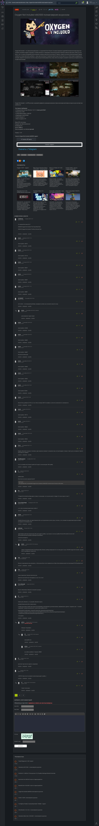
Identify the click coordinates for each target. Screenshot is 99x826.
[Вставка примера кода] (40, 714)
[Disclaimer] (2, 28)
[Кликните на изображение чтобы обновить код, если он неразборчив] (27, 738)
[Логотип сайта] (2, 2)
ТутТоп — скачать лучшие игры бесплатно (16, 2)
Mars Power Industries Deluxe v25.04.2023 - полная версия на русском (40, 169)
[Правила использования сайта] (96, 11)
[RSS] (96, 27)
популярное (39, 154)
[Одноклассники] (20, 161)
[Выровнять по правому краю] (27, 714)
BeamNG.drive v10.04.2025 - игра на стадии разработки (30, 785)
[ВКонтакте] (18, 161)
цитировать (25, 233)
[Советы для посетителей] (96, 15)
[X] (22, 161)
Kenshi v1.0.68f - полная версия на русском (27, 797)
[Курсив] (18, 714)
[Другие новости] (2, 20)
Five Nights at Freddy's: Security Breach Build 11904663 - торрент (32, 803)
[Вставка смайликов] (35, 714)
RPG (18, 154)
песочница (23, 154)
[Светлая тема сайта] (96, 19)
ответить (20, 233)
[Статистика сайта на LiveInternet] (92, 824)
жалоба (29, 233)
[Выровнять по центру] (25, 714)
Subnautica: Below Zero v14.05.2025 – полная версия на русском (32, 816)
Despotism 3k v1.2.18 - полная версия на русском (23, 191)
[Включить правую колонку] (96, 23)
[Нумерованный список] (32, 714)
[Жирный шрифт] (16, 714)
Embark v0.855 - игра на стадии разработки (71, 168)
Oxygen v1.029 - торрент (23, 168)
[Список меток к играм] (2, 16)
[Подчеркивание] (20, 714)
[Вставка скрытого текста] (44, 714)
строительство (31, 154)
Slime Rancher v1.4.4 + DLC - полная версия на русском (30, 809)
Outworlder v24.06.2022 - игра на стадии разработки (57, 191)
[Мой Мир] (24, 161)
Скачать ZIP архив (27, 139)
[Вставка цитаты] (38, 714)
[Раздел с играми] (2, 12)
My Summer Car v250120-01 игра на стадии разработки (30, 779)
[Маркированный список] (30, 714)
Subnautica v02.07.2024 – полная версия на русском (29, 767)
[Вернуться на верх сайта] (96, 824)
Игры (27, 2)
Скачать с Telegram (27, 149)
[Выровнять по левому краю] (23, 714)
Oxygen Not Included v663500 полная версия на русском (30, 791)
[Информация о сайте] (2, 24)
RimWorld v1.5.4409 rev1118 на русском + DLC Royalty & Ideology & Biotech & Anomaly (36, 773)
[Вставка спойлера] (42, 714)
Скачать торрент (49, 144)
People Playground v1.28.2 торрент (25, 761)
